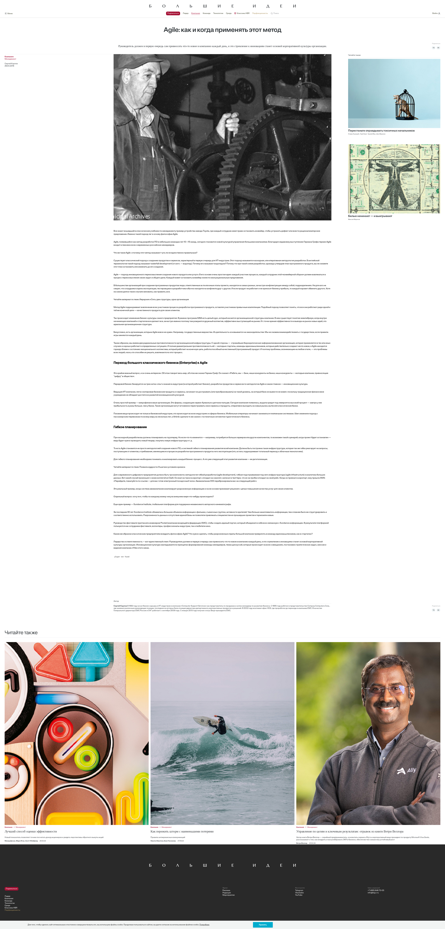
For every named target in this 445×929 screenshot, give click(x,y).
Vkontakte (299, 893)
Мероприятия (228, 895)
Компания (195, 13)
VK (438, 48)
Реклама (226, 890)
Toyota (206, 231)
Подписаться (173, 13)
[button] (275, 13)
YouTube (298, 895)
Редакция (226, 893)
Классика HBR (243, 13)
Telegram (299, 890)
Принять (263, 925)
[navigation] (217, 13)
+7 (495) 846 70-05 (376, 890)
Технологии (218, 13)
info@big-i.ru (373, 893)
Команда (206, 13)
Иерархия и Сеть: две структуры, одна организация (164, 300)
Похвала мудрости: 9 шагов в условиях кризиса (162, 467)
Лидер (186, 13)
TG (434, 48)
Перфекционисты (260, 13)
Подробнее (204, 925)
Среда (229, 13)
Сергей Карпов (11, 64)
